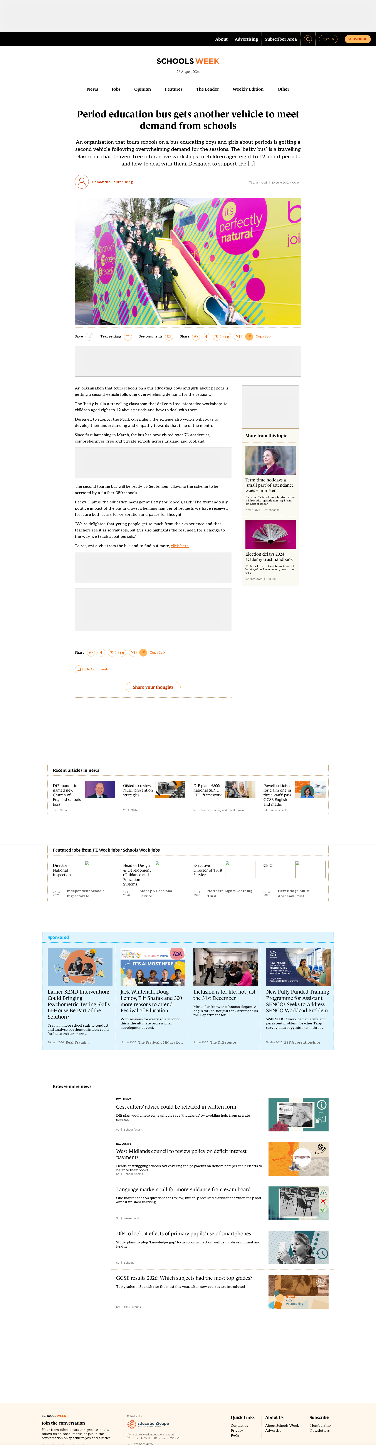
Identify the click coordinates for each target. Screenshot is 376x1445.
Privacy (237, 1431)
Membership (320, 1426)
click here (180, 546)
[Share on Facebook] (206, 337)
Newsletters (320, 1431)
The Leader (207, 89)
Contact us (239, 1426)
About (221, 39)
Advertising (246, 39)
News (92, 89)
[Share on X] (217, 337)
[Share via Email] (238, 337)
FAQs (235, 1436)
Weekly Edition (248, 89)
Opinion (142, 89)
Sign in (328, 39)
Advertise (273, 1431)
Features (173, 89)
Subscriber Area (281, 39)
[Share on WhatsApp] (196, 337)
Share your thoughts (153, 687)
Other (283, 89)
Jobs (116, 89)
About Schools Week (282, 1426)
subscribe (357, 39)
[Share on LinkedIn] (227, 337)
